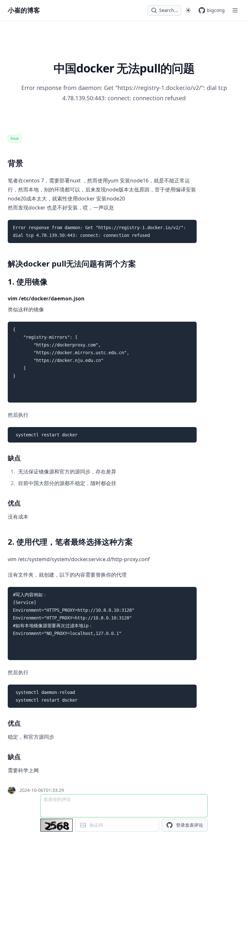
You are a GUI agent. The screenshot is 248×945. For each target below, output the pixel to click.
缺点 (14, 457)
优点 (14, 503)
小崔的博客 (24, 10)
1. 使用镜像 (27, 281)
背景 (15, 163)
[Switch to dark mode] (188, 10)
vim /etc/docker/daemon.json (46, 298)
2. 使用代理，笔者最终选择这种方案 (70, 541)
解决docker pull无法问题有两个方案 (72, 263)
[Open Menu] (235, 10)
